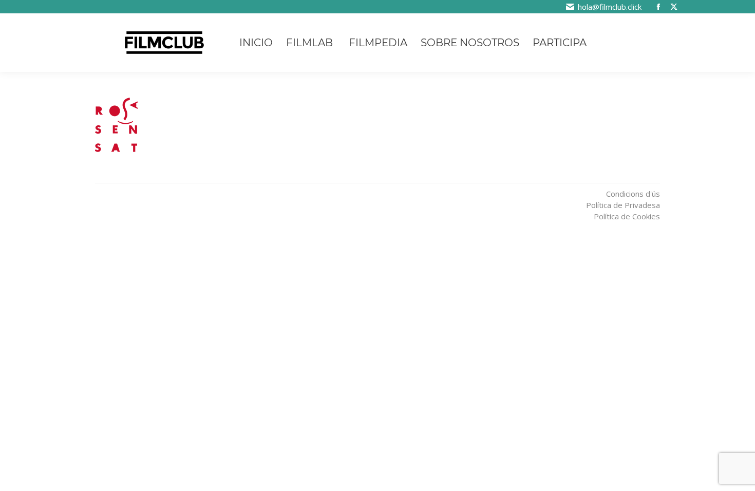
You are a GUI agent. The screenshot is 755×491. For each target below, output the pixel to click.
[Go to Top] (739, 424)
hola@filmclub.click (609, 7)
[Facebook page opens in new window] (658, 6)
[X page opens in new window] (674, 6)
